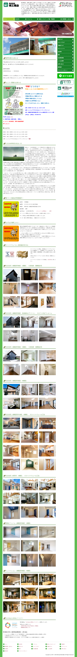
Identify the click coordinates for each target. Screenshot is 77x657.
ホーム (5, 19)
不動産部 (53, 19)
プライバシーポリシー (63, 70)
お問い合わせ (61, 64)
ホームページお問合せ (41, 211)
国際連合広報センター (26, 627)
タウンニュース (61, 48)
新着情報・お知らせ (66, 19)
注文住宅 (17, 19)
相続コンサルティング (44, 19)
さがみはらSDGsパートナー (32, 622)
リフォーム (29, 19)
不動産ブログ (61, 45)
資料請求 (60, 67)
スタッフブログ (61, 42)
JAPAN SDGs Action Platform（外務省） (30, 625)
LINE (50, 211)
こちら (11, 116)
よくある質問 (61, 60)
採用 (59, 54)
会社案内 (60, 51)
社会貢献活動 (61, 57)
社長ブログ (60, 39)
